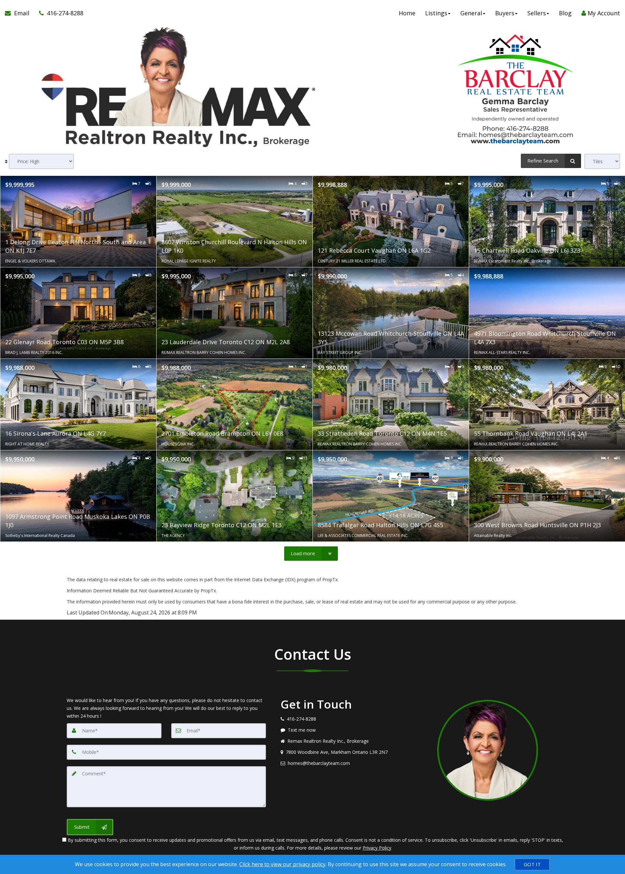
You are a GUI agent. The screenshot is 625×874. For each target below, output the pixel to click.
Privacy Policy (377, 848)
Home (407, 13)
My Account (603, 13)
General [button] (471, 13)
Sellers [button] (536, 13)
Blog (565, 13)
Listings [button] (436, 13)
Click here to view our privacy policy (282, 864)
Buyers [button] (504, 13)
